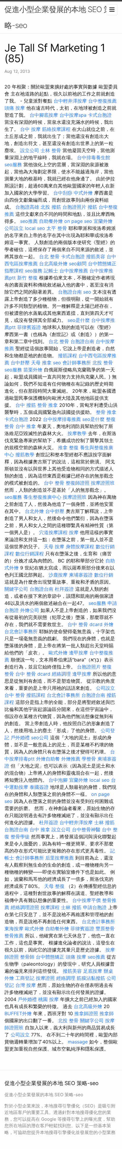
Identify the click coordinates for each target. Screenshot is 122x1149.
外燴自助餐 (48, 759)
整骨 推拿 (47, 405)
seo (87, 292)
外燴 (108, 624)
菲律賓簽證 (29, 327)
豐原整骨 (105, 928)
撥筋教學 (24, 454)
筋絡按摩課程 (56, 129)
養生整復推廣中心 (42, 497)
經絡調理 (61, 674)
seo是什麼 (79, 320)
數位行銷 (103, 575)
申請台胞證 (95, 907)
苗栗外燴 (32, 370)
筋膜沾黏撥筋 (91, 978)
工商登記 (24, 978)
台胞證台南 (70, 292)
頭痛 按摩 (14, 108)
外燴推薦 (70, 759)
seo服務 (13, 164)
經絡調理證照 (25, 907)
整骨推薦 (13, 936)
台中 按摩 (30, 129)
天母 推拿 (41, 363)
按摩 (73, 532)
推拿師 (106, 1013)
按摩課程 (50, 907)
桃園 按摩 (48, 999)
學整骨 (89, 759)
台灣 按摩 (25, 985)
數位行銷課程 (29, 554)
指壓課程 (13, 271)
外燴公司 (29, 610)
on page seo (78, 221)
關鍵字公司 (16, 589)
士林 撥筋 (104, 822)
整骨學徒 (20, 836)
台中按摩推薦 (74, 271)
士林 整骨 (51, 150)
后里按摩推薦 (59, 858)
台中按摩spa (73, 115)
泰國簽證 (39, 787)
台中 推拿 (25, 426)
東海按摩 (13, 928)
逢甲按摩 (78, 653)
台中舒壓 (20, 363)
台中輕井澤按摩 (70, 101)
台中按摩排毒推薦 (62, 419)
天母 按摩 (54, 546)
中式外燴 (83, 193)
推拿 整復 (68, 447)
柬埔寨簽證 (81, 575)
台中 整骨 (54, 483)
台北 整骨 (49, 256)
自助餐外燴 (51, 221)
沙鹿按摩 (58, 575)
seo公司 (40, 737)
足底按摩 (92, 971)
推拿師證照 (86, 1013)
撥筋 (92, 207)
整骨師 (27, 957)
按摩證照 (45, 978)
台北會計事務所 (21, 631)
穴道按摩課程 (53, 532)
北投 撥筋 (51, 207)
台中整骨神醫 (86, 829)
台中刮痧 (62, 193)
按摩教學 (77, 433)
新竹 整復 (27, 278)
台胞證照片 (74, 207)
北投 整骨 (102, 363)
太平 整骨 (56, 228)
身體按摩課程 (80, 546)
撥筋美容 (95, 256)
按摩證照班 (103, 483)
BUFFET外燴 (18, 1013)
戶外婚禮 (20, 737)
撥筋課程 (67, 355)
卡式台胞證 (100, 115)
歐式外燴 (58, 653)
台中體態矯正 (102, 263)
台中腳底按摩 (44, 115)
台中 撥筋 (25, 405)
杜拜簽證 (64, 589)
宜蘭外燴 (103, 221)
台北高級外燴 (53, 263)
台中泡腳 (58, 780)
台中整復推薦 (102, 101)
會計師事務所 (76, 363)
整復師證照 (77, 483)
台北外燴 (34, 511)
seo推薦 (29, 221)
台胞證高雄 (27, 207)
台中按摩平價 (86, 900)
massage (78, 1042)
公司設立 (13, 228)
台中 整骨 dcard (85, 624)
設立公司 (29, 150)
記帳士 (51, 271)
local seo (35, 228)
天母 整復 (54, 886)
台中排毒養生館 (93, 157)
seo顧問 (77, 263)
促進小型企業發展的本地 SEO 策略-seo (57, 17)
